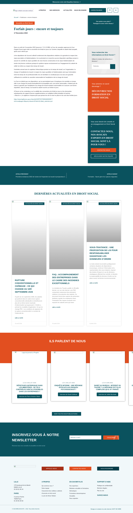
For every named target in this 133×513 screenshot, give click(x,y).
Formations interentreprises (77, 493)
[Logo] (23, 10)
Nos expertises (73, 486)
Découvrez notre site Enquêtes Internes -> (67, 2)
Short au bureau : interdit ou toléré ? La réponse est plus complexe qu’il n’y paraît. (107, 387)
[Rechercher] (112, 66)
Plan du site (100, 490)
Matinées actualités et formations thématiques (79, 490)
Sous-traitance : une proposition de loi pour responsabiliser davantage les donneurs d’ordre (104, 253)
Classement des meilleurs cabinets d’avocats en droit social (52, 492)
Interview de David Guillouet (68, 394)
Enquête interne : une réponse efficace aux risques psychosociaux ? (68, 387)
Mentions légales (102, 488)
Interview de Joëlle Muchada (107, 394)
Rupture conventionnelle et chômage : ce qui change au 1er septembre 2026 (26, 286)
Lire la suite (19, 318)
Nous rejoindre (80, 10)
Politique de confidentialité (104, 485)
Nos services (55, 10)
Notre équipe (45, 488)
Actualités (67, 10)
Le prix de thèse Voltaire (49, 496)
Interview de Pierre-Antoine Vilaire (29, 396)
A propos (42, 10)
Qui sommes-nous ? (48, 485)
